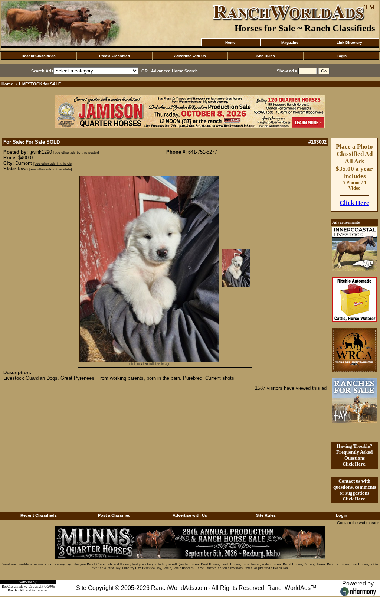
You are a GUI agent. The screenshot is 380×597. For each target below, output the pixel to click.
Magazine (289, 42)
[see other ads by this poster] (76, 152)
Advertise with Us (190, 56)
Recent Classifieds (39, 56)
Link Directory (349, 42)
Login (342, 56)
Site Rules (265, 56)
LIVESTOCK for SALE (40, 84)
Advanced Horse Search (174, 71)
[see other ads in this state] (50, 169)
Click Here (354, 202)
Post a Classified (114, 56)
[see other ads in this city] (53, 164)
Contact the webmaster (358, 523)
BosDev (13, 590)
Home (230, 42)
